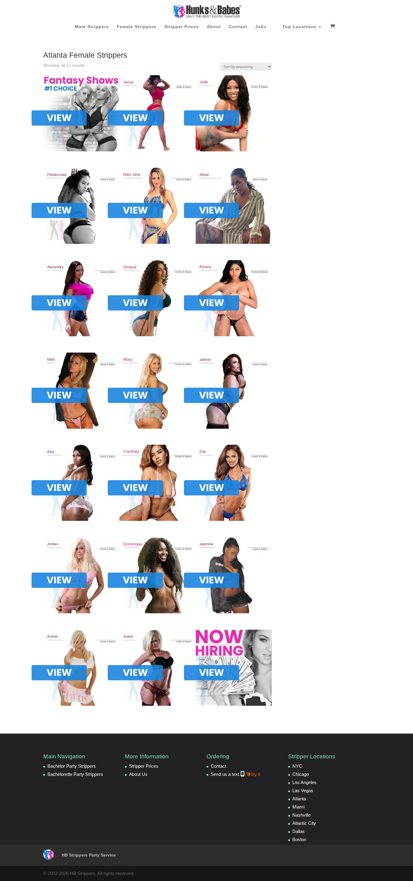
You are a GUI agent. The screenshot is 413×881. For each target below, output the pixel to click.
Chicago (300, 774)
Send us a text (235, 774)
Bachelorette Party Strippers (75, 774)
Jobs (261, 26)
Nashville (301, 815)
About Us (138, 774)
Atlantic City (304, 823)
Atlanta (299, 798)
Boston (299, 839)
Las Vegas (302, 790)
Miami (298, 806)
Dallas (298, 831)
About (214, 26)
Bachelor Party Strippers (71, 766)
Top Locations (299, 26)
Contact (238, 26)
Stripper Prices (181, 26)
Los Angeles (304, 782)
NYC (297, 766)
